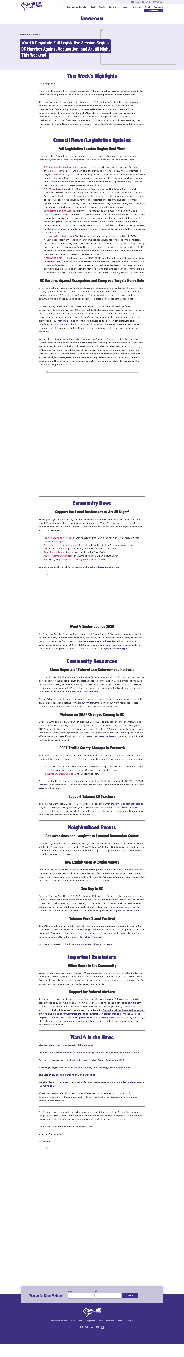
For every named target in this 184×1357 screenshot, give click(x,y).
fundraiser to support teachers (123, 804)
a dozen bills (85, 342)
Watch (147, 7)
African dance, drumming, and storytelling (67, 545)
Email (70, 1291)
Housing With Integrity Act (59, 236)
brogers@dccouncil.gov (114, 648)
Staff (93, 7)
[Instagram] (150, 2)
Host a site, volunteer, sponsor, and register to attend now (106, 910)
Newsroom (92, 18)
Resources (136, 7)
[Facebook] (142, 2)
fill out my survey (88, 702)
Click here (134, 850)
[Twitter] (146, 2)
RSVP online (102, 641)
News (125, 7)
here (100, 567)
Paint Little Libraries (55, 552)
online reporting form (90, 677)
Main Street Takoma (90, 937)
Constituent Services (154, 10)
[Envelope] (97, 1327)
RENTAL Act (50, 189)
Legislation (114, 7)
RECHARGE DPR (53, 258)
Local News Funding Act (57, 210)
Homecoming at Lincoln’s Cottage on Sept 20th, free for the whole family (98, 1052)
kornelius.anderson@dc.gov (59, 774)
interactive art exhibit (59, 556)
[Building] (102, 1327)
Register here (106, 736)
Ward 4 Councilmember (77, 7)
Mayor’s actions (66, 321)
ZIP (96, 1291)
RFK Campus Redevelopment (60, 167)
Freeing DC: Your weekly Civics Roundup (71, 1045)
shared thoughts (63, 174)
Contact (157, 7)
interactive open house (60, 537)
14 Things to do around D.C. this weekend (72, 1075)
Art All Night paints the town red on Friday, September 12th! (90, 1060)
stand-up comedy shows (76, 559)
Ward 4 (102, 7)
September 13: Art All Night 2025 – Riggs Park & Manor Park (98, 1067)
